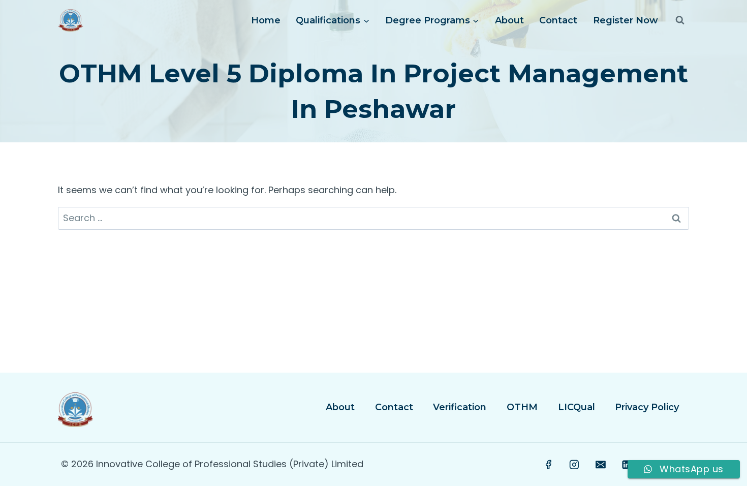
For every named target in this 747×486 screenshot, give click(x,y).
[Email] (600, 464)
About (509, 20)
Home (266, 20)
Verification (459, 407)
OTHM (522, 407)
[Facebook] (548, 464)
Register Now (625, 20)
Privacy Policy (647, 407)
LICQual (576, 407)
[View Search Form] (680, 20)
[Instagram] (575, 464)
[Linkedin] (626, 464)
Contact (558, 20)
